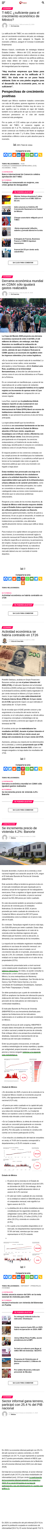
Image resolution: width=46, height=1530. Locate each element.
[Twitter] (10, 155)
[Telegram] (36, 155)
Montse (13, 838)
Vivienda (6, 1288)
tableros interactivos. (10, 971)
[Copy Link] (40, 155)
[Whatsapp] (27, 155)
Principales (36, 1286)
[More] (23, 159)
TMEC (15, 168)
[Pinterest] (23, 155)
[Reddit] (14, 155)
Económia (7, 168)
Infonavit (25, 1286)
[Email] (32, 155)
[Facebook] (5, 155)
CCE (23, 164)
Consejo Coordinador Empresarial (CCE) (20, 166)
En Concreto (15, 26)
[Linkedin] (19, 155)
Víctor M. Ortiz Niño (17, 641)
